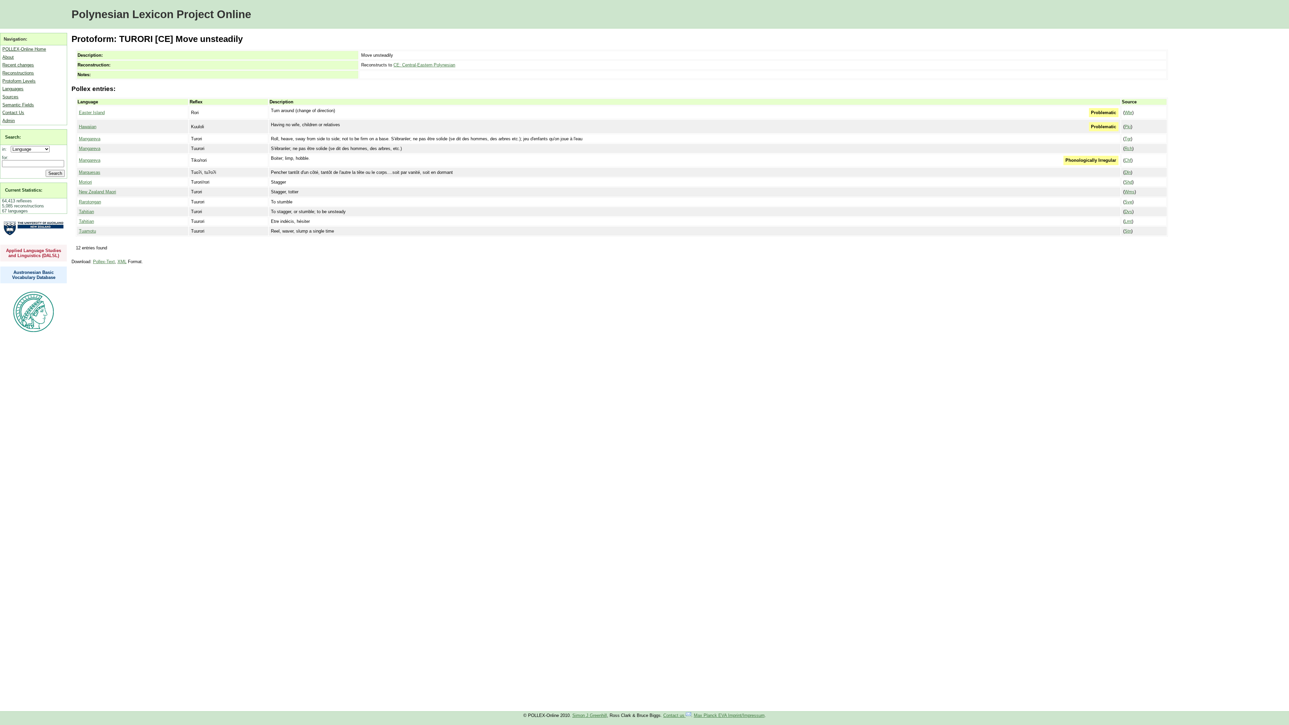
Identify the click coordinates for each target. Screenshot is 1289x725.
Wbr (1128, 112)
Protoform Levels (19, 81)
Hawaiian (87, 126)
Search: (13, 137)
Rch (1128, 148)
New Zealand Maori (97, 191)
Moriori (85, 182)
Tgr (1128, 138)
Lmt (1128, 221)
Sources (10, 96)
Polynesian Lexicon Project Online (161, 14)
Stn (1128, 231)
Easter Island (92, 112)
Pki (1128, 126)
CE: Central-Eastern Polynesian (424, 64)
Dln (1128, 172)
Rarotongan (90, 201)
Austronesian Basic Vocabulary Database (33, 275)
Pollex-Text (104, 261)
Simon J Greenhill (589, 715)
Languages (12, 88)
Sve (1128, 201)
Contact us (674, 715)
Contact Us (13, 112)
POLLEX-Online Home (24, 49)
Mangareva (89, 138)
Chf (1128, 160)
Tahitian (86, 211)
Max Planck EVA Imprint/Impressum (729, 715)
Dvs (1128, 211)
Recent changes (18, 64)
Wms (1130, 191)
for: (5, 157)
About (8, 57)
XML (122, 261)
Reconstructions (18, 73)
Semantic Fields (18, 104)
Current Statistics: (23, 190)
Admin (8, 120)
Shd (1128, 182)
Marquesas (89, 172)
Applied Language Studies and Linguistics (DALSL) (33, 253)
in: (5, 149)
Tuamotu (87, 231)
